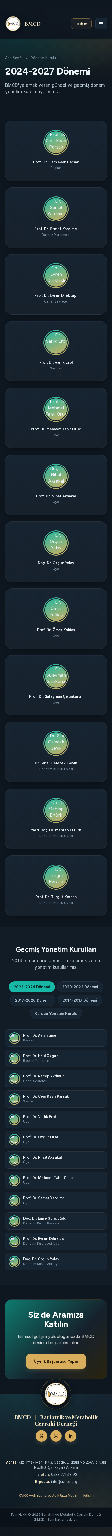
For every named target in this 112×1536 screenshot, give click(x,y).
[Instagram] (56, 1436)
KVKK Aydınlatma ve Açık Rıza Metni (48, 1495)
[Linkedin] (70, 1436)
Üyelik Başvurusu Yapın (56, 1361)
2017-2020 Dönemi (33, 1000)
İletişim (81, 24)
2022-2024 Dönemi (32, 987)
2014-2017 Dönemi (80, 1000)
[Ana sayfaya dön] (56, 1394)
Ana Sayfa (14, 58)
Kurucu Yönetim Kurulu (56, 1013)
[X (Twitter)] (41, 1436)
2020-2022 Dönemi (80, 987)
